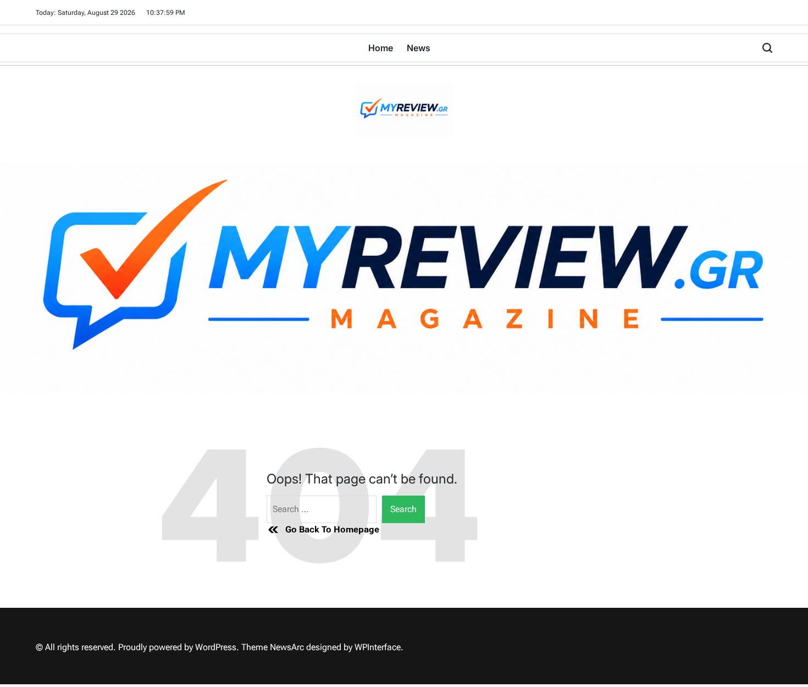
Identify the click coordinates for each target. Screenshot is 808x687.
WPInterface (378, 647)
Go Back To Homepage (332, 529)
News (418, 47)
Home (380, 47)
